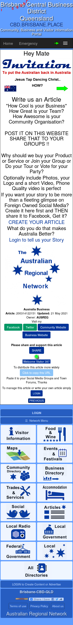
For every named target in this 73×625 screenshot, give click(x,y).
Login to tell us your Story (36, 239)
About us (57, 606)
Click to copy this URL (36, 373)
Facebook (13, 327)
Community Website (53, 327)
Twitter (30, 327)
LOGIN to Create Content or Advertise (36, 584)
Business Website (36, 335)
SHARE (36, 350)
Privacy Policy (39, 606)
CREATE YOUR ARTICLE (37, 221)
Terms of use (18, 606)
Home (8, 43)
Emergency (28, 43)
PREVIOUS (36, 400)
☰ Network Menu (36, 420)
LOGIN (36, 393)
